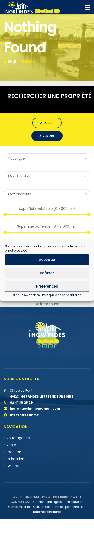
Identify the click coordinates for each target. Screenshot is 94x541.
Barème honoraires (47, 512)
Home (12, 61)
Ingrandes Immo (24, 414)
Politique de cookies (25, 295)
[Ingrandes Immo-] (32, 7)
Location (13, 452)
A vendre (47, 136)
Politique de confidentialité (61, 295)
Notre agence (18, 438)
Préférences (47, 286)
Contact (13, 466)
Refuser (47, 272)
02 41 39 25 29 (21, 402)
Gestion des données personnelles (58, 507)
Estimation (15, 459)
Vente (11, 445)
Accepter (47, 259)
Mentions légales (51, 502)
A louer (47, 123)
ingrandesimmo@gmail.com (35, 408)
